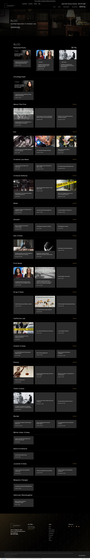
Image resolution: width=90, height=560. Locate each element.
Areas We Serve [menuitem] (75, 6)
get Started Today (15, 27)
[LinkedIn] (78, 526)
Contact (50, 540)
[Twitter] (73, 526)
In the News (30, 3)
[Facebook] (71, 526)
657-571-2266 (82, 3)
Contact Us (82, 6)
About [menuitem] (59, 6)
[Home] (9, 5)
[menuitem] (5, 558)
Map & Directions (31, 529)
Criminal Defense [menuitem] (66, 6)
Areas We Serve (51, 531)
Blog (39, 3)
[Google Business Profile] (69, 526)
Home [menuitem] (54, 6)
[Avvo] (76, 526)
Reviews (35, 3)
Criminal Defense (52, 530)
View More (74, 104)
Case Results (24, 3)
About (50, 528)
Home (50, 526)
